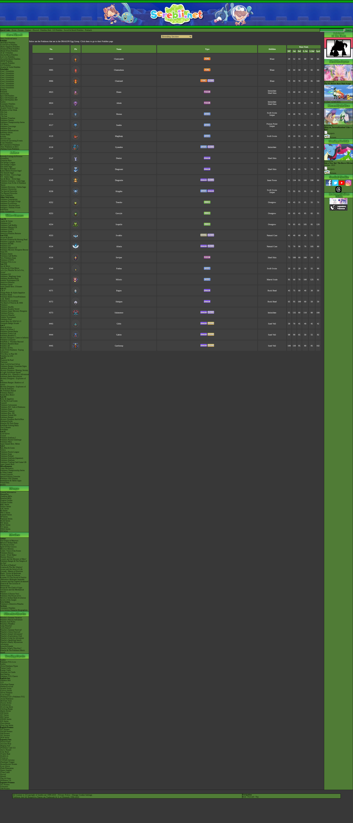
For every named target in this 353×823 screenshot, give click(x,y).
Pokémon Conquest (8, 340)
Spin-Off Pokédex (7, 96)
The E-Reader (5, 428)
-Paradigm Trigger (7, 762)
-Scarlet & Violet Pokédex (10, 67)
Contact (28, 30)
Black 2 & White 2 (7, 329)
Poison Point (272, 124)
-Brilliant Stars (6, 701)
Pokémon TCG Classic (9, 676)
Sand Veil (272, 324)
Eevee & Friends (6, 646)
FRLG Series (5, 513)
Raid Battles (5, 674)
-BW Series (4, 717)
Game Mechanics (6, 106)
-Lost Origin (5, 695)
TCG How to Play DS (8, 354)
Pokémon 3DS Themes (9, 479)
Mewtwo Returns (7, 549)
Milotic (119, 279)
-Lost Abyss (5, 766)
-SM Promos (5, 734)
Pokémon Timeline (7, 118)
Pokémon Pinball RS (8, 415)
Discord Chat (5, 139)
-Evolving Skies (6, 707)
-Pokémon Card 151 (8, 748)
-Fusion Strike (5, 703)
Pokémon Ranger (6, 417)
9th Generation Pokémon (10, 145)
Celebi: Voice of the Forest (10, 551)
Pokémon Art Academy (9, 301)
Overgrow (272, 202)
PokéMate (4, 430)
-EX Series (4, 721)
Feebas (119, 268)
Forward (251, 797)
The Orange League (8, 165)
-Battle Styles (5, 711)
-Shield (3, 776)
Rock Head (272, 290)
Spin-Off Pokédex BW (9, 100)
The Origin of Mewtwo (9, 541)
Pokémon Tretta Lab (8, 334)
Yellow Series (5, 507)
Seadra (119, 125)
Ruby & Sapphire (7, 399)
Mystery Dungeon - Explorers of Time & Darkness (13, 388)
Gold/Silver (5, 434)
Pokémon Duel (6, 319)
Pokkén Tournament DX (9, 280)
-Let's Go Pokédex (7, 57)
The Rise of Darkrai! (8, 565)
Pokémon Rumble (7, 368)
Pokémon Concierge (8, 126)
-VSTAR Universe (7, 760)
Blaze (272, 59)
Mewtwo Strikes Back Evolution (13, 598)
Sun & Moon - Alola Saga (10, 179)
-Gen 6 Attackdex (7, 81)
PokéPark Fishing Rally (9, 425)
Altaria (119, 246)
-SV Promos (5, 729)
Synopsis (331, 169)
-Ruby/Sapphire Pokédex (10, 47)
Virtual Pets (4, 483)
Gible (119, 324)
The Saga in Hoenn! (8, 169)
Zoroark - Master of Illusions (11, 571)
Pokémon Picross (7, 313)
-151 (2, 682)
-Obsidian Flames (7, 684)
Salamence (119, 313)
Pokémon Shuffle (7, 307)
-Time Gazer (5, 772)
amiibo (3, 485)
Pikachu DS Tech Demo (9, 423)
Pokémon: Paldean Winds (10, 208)
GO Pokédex (58, 30)
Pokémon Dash (6, 409)
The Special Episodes (8, 191)
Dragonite (119, 180)
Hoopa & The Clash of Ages (11, 588)
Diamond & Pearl (7, 360)
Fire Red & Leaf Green (9, 401)
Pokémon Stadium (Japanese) (11, 458)
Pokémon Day (5, 128)
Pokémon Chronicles (8, 189)
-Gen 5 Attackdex (7, 79)
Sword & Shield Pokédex (74, 30)
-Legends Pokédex (7, 63)
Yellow (3, 450)
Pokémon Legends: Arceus (10, 242)
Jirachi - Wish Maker (8, 555)
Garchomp (119, 346)
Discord (36, 30)
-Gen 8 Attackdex (7, 86)
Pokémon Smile (6, 254)
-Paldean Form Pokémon (9, 149)
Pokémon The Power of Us (10, 596)
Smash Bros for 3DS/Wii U (10, 321)
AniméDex (4, 158)
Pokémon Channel (7, 411)
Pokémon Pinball (7, 456)
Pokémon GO (5, 223)
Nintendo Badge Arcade (9, 323)
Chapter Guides (6, 500)
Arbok (119, 103)
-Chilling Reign (6, 709)
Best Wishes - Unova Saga (10, 175)
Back (244, 797)
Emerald (3, 403)
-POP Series (4, 738)
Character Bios (6, 161)
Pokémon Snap (6, 454)
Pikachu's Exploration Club (11, 636)
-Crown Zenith (6, 691)
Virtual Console (6, 474)
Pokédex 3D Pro (6, 348)
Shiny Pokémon (6, 195)
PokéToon (4, 210)
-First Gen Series (6, 725)
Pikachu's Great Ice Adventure (12, 638)
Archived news (11, 39)
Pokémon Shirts (6, 133)
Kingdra (119, 191)
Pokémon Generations (9, 199)
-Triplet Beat (5, 754)
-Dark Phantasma (6, 768)
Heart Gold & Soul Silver (10, 364)
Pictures (333, 137)
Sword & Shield (6, 238)
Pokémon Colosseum (8, 405)
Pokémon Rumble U (8, 336)
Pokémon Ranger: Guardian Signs (13, 366)
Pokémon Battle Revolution (11, 376)
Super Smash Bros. (7, 464)
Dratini (119, 158)
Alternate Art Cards (8, 672)
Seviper (119, 257)
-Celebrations (5, 705)
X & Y (2, 291)
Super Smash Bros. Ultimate (11, 287)
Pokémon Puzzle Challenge (10, 440)
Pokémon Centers (7, 120)
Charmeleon (119, 70)
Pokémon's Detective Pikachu (11, 604)
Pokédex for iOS (6, 356)
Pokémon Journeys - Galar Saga (12, 181)
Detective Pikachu (7, 282)
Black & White (6, 327)
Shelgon (119, 301)
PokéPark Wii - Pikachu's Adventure (14, 374)
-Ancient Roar (5, 744)
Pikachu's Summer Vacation (11, 618)
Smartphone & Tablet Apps (10, 481)
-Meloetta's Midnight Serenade (12, 579)
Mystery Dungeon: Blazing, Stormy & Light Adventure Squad (14, 371)
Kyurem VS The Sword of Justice (13, 577)
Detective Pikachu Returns (10, 233)
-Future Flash (5, 742)
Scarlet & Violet (6, 221)
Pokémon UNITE (7, 229)
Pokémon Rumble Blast (9, 344)
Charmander (119, 59)
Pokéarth (88, 30)
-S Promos (4, 787)
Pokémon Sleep (6, 231)
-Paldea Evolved (6, 687)
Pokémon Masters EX (8, 227)
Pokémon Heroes (6, 553)
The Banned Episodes (8, 193)
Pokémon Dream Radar (9, 332)
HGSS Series (5, 521)
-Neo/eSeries (5, 723)
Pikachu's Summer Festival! (11, 630)
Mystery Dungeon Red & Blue (12, 419)
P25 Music (4, 124)
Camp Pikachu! (6, 626)
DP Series (4, 517)
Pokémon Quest (6, 285)
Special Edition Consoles (10, 477)
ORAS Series (5, 529)
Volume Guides (6, 502)
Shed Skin (272, 93)
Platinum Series (6, 519)
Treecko (119, 202)
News (2, 39)
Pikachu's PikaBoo (7, 624)
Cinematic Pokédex (7, 104)
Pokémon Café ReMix (8, 225)
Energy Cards (5, 670)
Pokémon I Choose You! (9, 594)
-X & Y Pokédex (6, 53)
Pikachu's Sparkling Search (10, 640)
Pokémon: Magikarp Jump (10, 276)
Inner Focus (272, 180)
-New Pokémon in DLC (9, 147)
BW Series (4, 523)
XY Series (4, 527)
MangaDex (4, 494)
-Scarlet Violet (5, 689)
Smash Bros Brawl (7, 395)
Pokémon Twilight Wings (10, 201)
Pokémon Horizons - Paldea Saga (13, 187)
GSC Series (4, 509)
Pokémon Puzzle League (9, 452)
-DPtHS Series (5, 719)
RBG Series (4, 505)
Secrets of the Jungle (8, 600)
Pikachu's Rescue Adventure (11, 620)
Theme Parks (5, 135)
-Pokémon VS (5, 780)
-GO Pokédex (5, 65)
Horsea (119, 114)
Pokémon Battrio (6, 393)
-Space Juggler (6, 770)
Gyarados (119, 147)
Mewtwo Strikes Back (8, 543)
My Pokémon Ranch (8, 391)
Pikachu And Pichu (7, 622)
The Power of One (7, 545)
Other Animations (7, 212)
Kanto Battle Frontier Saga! (11, 171)
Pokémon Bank (6, 295)
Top (257, 797)
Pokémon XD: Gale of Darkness (12, 407)
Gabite (119, 335)
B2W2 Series (5, 525)
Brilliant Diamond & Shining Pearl (14, 240)
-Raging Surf (5, 746)
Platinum (3, 362)
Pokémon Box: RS (7, 413)
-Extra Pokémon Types (9, 666)
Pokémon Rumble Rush (9, 278)
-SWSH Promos (6, 731)
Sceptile (119, 224)
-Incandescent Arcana (8, 764)
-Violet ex (4, 758)
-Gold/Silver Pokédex (8, 45)
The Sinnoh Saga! (7, 173)
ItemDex (3, 90)
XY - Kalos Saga (6, 177)
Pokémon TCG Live (8, 262)
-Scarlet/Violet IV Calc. (9, 108)
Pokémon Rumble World (9, 309)
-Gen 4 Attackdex (7, 77)
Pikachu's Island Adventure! (11, 634)
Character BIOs (6, 496)
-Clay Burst (4, 752)
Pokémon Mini (6, 442)
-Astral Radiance (6, 699)
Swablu (119, 235)
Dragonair (119, 169)
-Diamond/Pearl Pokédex (10, 49)
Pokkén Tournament (8, 317)
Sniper (272, 115)
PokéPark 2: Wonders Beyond (11, 342)
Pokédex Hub (45, 30)
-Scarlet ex (4, 756)
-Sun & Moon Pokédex (9, 55)
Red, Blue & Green (7, 448)
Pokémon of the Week (8, 110)
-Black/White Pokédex (9, 51)
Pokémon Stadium (7, 460)
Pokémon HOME (7, 244)
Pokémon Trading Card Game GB (13, 462)
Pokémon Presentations (9, 131)
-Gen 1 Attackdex (7, 71)
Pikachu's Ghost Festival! (10, 632)
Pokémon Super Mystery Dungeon (13, 311)
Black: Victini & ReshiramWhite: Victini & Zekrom (10, 574)
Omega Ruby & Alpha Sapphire (12, 293)
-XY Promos (5, 736)
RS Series (4, 511)
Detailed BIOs (5, 498)
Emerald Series (6, 515)
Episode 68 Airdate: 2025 (338, 163)
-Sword (3, 774)
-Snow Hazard (5, 750)
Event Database (6, 143)
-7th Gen (3, 116)
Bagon (119, 290)
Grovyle (119, 213)
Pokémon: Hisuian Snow (10, 205)
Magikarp (119, 136)
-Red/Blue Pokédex (7, 43)
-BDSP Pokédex (6, 61)
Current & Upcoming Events (11, 141)
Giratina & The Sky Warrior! (11, 567)
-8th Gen (3, 114)
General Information (8, 492)
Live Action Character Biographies (14, 610)
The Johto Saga (6, 167)
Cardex (3, 102)
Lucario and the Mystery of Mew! (13, 559)
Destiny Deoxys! (7, 557)
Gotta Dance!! (5, 628)
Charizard (119, 81)
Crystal (3, 436)
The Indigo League (7, 163)
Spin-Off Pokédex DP (8, 98)
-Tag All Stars (5, 778)
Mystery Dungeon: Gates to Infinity (14, 338)
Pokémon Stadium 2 (8, 438)
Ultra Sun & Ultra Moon (9, 268)
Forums (21, 30)
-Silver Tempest (6, 693)
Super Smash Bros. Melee (10, 444)
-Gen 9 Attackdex (7, 88)
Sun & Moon (5, 266)
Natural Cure (272, 235)
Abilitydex (4, 94)
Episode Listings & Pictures (11, 156)
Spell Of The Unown (8, 547)
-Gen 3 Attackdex (7, 75)
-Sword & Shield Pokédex (10, 59)
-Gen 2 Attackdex (7, 73)
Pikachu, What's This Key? (10, 648)
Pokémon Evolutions (8, 203)
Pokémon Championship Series (12, 122)
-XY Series (4, 715)
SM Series (4, 531)
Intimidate (272, 91)
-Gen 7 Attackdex (7, 84)
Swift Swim (272, 113)
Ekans (118, 92)
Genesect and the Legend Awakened (14, 582)
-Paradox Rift (5, 680)
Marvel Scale (272, 279)
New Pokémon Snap (8, 258)
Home (14, 30)
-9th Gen (3, 112)
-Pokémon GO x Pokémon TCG (12, 697)
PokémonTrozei (6, 421)
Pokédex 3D (5, 346)
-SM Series (4, 713)
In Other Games (6, 472)
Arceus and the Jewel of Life (11, 569)
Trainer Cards (5, 668)
